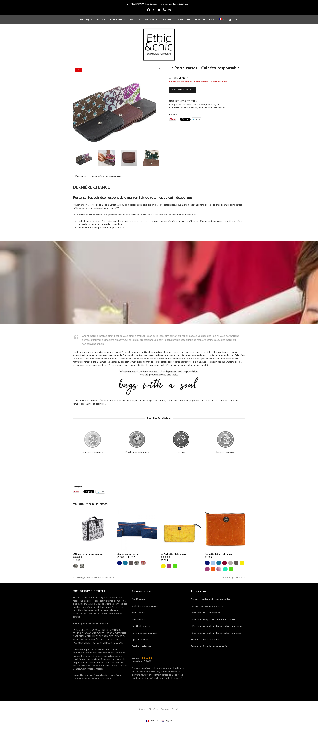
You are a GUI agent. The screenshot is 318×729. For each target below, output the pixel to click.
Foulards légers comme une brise (207, 606)
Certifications (138, 599)
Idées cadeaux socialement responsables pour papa (216, 633)
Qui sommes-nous (141, 639)
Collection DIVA (189, 107)
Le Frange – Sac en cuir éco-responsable (93, 577)
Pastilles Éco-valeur (141, 626)
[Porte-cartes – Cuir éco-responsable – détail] (106, 158)
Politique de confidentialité (145, 633)
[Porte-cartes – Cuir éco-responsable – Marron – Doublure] (151, 158)
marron (221, 107)
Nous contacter (139, 619)
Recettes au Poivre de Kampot (205, 639)
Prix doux (210, 104)
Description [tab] (81, 176)
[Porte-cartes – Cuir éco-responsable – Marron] (129, 158)
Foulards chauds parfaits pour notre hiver (211, 599)
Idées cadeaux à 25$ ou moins (205, 612)
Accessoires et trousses (194, 104)
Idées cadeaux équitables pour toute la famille (213, 619)
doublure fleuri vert (207, 107)
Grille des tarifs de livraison (145, 606)
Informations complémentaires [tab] (106, 176)
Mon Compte (138, 612)
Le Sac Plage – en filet (232, 577)
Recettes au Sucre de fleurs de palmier (209, 646)
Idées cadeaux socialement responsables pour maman (217, 626)
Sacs (218, 104)
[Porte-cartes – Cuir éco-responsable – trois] (84, 158)
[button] (230, 19)
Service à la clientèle (141, 646)
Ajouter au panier (182, 89)
